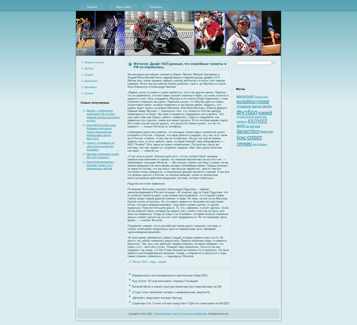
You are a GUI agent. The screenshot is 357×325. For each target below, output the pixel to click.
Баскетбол (91, 81)
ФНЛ (241, 126)
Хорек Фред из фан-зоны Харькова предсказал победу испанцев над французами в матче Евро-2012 (101, 132)
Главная (92, 6)
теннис (244, 143)
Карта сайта (123, 6)
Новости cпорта (94, 62)
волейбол (247, 101)
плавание (244, 106)
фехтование (260, 144)
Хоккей (89, 74)
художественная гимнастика (252, 117)
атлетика (253, 126)
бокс (241, 137)
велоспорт (246, 96)
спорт (138, 246)
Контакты (156, 6)
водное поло (261, 97)
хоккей (214, 237)
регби (267, 106)
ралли (257, 106)
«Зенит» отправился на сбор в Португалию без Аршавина (100, 146)
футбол (247, 112)
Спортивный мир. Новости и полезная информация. (180, 314)
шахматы (242, 121)
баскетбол (248, 131)
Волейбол (91, 87)
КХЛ (252, 121)
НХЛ (217, 77)
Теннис (89, 93)
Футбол (89, 68)
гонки (263, 101)
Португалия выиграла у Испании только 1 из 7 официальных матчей (100, 165)
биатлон (266, 132)
